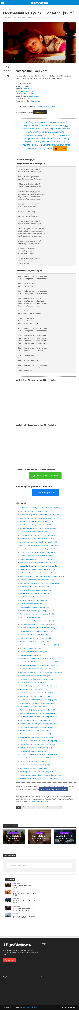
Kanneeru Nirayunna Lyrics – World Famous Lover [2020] (39, 645)
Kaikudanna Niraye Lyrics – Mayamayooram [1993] (37, 696)
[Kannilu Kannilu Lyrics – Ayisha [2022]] (8, 885)
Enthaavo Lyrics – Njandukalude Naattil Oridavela (37, 556)
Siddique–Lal (27, 89)
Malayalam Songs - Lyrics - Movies (54, 789)
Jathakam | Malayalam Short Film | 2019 (34, 600)
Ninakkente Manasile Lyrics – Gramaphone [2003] (37, 621)
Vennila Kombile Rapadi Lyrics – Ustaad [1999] (36, 590)
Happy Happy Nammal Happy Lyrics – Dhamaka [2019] (39, 552)
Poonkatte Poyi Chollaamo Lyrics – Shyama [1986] (37, 679)
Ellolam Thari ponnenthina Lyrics (31, 604)
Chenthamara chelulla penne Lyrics (31, 597)
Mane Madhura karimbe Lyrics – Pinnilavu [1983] (36, 693)
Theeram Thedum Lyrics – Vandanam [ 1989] (35, 734)
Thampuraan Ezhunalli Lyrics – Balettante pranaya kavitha (39, 583)
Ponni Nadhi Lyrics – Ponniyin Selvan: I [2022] (39, 837)
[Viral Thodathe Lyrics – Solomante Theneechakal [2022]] (8, 915)
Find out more (9, 960)
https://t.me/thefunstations (45, 106)
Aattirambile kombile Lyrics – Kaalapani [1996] (35, 638)
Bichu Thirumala (28, 94)
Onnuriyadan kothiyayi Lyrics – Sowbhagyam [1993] (37, 703)
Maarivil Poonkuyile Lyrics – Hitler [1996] (33, 652)
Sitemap (35, 1007)
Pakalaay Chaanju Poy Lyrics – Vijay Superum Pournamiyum (40, 545)
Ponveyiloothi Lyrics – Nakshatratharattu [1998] (36, 631)
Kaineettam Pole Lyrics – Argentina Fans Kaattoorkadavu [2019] (42, 576)
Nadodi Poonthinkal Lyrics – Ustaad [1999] (34, 586)
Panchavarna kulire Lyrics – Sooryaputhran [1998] (37, 614)
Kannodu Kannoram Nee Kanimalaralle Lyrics (35, 676)
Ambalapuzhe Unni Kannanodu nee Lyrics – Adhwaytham (39, 665)
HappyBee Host (27, 1007)
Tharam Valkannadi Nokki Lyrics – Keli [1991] (35, 761)
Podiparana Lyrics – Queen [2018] (31, 655)
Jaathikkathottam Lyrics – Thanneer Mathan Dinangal (38, 528)
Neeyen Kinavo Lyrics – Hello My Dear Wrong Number (38, 686)
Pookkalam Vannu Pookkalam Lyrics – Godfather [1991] (39, 778)
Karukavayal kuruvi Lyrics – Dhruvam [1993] (34, 607)
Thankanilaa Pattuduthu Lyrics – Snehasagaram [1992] (38, 717)
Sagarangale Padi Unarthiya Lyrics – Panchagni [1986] (38, 700)
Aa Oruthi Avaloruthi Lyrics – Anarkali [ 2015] (35, 720)
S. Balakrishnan (33, 96)
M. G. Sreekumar (27, 91)
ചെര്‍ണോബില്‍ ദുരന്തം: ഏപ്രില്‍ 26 (33, 682)
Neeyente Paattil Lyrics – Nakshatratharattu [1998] (37, 628)
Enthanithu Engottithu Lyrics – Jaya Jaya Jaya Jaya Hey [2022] (23, 909)
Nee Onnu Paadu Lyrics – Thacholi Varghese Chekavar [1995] (40, 775)
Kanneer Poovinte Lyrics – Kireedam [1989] (34, 758)
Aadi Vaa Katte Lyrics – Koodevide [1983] (34, 689)
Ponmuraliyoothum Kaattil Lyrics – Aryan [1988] (36, 669)
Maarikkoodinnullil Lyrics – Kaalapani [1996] (34, 634)
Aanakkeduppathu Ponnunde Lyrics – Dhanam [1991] (38, 744)
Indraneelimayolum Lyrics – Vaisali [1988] (34, 768)
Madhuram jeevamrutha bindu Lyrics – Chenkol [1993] (38, 754)
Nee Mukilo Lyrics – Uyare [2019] (31, 648)
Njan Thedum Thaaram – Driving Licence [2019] (36, 511)
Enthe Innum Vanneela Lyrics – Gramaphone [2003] (37, 624)
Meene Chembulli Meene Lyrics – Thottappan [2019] (38, 549)
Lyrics (38, 807)
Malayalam (7, 9)
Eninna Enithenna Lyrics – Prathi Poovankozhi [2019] (37, 518)
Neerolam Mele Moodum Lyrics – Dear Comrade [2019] (39, 535)
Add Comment (7, 70)
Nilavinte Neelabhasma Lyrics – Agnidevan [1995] (36, 658)
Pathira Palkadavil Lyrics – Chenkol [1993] (34, 751)
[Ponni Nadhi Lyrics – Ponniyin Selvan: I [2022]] (8, 892)
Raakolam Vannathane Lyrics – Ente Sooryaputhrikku (38, 713)
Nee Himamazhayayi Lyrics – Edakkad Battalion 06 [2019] (39, 514)
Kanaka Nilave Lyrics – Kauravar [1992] (33, 706)
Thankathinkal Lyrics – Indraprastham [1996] (35, 593)
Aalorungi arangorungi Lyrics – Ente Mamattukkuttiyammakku (41, 672)
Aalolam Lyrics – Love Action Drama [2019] (34, 641)
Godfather (25, 86)
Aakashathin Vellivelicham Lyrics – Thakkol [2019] (36, 521)
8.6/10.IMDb (41, 112)
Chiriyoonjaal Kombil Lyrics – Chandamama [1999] (37, 727)
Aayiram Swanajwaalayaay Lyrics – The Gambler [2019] (38, 559)
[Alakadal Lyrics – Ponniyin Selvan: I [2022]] (8, 900)
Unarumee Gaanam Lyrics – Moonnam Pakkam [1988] (38, 741)
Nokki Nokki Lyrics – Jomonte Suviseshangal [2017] (37, 538)
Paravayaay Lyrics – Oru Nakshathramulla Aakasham (38, 563)
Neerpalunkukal (57, 807)
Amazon (62, 148)
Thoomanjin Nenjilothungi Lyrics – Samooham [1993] (38, 710)
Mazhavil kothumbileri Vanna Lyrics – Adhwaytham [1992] (39, 662)
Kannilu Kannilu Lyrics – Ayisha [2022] (14, 837)
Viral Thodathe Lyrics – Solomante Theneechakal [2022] (23, 917)
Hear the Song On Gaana (46, 492)
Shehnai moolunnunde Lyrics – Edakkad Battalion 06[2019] (40, 508)
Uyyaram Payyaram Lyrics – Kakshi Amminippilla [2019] (38, 542)
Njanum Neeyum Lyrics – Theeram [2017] (34, 532)
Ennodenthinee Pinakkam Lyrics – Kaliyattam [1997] (37, 610)
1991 (23, 807)
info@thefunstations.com (39, 801)
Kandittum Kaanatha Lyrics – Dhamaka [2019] (35, 525)
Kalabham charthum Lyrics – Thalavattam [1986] (36, 737)
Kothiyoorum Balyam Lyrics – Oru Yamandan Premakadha (40, 573)
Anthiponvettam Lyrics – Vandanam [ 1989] (34, 730)
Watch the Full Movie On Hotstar (46, 476)
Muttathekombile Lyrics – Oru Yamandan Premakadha (38, 566)
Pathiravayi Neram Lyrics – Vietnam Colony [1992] (37, 771)
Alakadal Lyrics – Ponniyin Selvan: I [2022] (65, 837)
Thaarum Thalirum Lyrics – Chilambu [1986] (35, 765)
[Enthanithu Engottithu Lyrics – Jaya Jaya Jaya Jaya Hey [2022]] (8, 907)
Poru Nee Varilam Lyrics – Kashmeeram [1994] (36, 748)
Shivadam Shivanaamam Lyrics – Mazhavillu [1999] (37, 580)
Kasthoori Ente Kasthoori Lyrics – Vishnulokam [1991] (38, 724)
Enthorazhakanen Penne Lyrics (30, 617)
